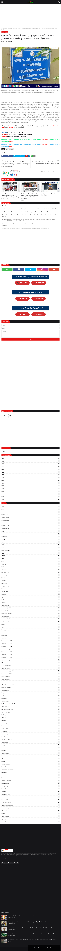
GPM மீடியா (30, 523)
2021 (30, 472)
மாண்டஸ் (30, 750)
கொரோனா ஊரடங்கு (30, 665)
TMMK (30, 556)
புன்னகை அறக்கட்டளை (30, 734)
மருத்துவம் (30, 745)
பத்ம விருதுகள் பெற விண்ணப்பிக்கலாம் (49, 194)
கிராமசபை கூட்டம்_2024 (30, 654)
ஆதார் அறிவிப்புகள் (30, 586)
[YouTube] (16, 175)
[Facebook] (11, 175)
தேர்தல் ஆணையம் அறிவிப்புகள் (30, 704)
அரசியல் (30, 569)
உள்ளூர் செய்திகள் (30, 610)
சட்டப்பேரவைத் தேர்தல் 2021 (30, 671)
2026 (30, 458)
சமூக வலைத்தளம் (30, 679)
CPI (30, 509)
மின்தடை (30, 758)
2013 (30, 494)
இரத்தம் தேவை (30, 591)
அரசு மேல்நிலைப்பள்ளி (30, 575)
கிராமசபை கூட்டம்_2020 (30, 643)
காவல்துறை (30, 635)
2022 (30, 469)
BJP (30, 506)
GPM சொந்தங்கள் (30, 514)
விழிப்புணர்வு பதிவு (31, 794)
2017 (30, 483)
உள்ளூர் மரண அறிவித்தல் (30, 613)
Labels (3, 503)
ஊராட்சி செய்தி (30, 616)
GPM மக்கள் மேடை (30, 520)
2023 (31, 466)
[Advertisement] (30, 16)
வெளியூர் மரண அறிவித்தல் (30, 805)
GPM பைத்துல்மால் (30, 517)
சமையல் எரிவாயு (30, 682)
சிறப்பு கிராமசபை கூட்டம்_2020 (30, 684)
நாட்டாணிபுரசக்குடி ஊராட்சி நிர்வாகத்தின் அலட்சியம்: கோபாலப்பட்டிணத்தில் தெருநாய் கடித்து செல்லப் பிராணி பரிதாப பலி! (32, 939)
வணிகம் (30, 777)
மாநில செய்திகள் (30, 753)
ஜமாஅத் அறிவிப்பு (30, 816)
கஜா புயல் (30, 632)
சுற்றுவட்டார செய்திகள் (30, 687)
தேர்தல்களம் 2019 (30, 706)
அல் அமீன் (30, 580)
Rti (30, 542)
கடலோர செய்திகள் (30, 621)
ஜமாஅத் (30, 813)
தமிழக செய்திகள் (30, 690)
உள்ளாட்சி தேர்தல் (30, 605)
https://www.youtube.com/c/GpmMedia (16, 136)
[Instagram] (14, 175)
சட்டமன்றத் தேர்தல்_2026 (30, 673)
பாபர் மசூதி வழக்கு (30, 723)
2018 (30, 480)
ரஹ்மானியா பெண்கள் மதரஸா (30, 769)
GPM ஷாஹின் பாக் (30, 528)
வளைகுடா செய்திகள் (30, 780)
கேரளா (30, 662)
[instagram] (42, 269)
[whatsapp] (7, 269)
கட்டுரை (30, 624)
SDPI (30, 545)
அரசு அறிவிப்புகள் (30, 572)
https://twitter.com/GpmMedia (16, 132)
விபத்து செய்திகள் (30, 786)
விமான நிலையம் (30, 788)
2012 (30, 496)
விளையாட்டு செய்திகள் (30, 799)
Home (2, 28)
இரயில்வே (31, 594)
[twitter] (30, 269)
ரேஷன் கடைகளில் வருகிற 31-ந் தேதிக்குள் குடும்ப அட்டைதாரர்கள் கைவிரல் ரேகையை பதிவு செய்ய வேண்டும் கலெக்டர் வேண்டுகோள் (30, 196)
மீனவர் (31, 761)
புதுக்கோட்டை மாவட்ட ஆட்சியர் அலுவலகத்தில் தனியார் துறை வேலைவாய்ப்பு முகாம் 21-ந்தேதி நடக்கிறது (10, 195)
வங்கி (30, 775)
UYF (30, 561)
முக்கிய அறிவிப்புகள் (30, 764)
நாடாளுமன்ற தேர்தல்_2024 (30, 709)
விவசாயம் (30, 791)
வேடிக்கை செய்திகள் (30, 808)
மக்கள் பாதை (30, 736)
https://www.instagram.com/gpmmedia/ (20, 134)
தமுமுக (30, 693)
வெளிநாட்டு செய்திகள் (30, 802)
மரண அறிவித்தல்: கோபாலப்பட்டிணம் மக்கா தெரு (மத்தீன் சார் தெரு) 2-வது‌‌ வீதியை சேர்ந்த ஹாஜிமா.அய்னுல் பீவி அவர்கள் (32, 933)
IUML (30, 531)
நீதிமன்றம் (30, 720)
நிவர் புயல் (30, 717)
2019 (30, 477)
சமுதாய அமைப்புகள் (30, 676)
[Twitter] (12, 175)
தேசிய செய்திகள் (30, 701)
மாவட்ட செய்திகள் (8, 28)
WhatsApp (30, 564)
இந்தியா (30, 588)
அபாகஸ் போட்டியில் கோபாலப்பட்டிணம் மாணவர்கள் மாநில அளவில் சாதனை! (23, 916)
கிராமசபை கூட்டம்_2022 (30, 649)
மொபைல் (30, 767)
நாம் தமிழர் (30, 714)
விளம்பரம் (30, 797)
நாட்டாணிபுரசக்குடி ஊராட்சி (30, 712)
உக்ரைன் (30, 602)
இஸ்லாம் (30, 599)
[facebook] (18, 269)
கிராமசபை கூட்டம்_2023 (30, 651)
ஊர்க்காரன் (4, 43)
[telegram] (5, 863)
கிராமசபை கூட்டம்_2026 (30, 657)
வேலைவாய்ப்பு (30, 810)
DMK (30, 512)
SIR (30, 547)
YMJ (30, 567)
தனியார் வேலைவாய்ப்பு (30, 695)
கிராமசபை (30, 638)
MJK (30, 534)
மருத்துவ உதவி (30, 742)
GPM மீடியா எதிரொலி (30, 525)
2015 (30, 488)
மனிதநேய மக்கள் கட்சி (30, 747)
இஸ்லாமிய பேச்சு (30, 597)
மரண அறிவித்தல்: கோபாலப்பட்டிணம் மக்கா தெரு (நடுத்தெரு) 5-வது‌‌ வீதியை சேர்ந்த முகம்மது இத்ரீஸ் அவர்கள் (30, 927)
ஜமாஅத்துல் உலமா (30, 819)
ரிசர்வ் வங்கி (30, 772)
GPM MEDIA (11, 949)
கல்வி (30, 627)
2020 (30, 475)
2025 (30, 461)
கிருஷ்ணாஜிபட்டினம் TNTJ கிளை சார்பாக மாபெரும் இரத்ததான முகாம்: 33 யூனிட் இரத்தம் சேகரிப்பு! (27, 921)
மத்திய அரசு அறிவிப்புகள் (30, 739)
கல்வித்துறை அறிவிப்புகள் (30, 630)
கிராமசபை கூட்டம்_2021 (30, 646)
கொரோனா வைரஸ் (31, 668)
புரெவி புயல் (30, 731)
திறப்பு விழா (30, 698)
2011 (30, 499)
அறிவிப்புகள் (30, 583)
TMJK (30, 553)
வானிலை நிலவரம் (30, 783)
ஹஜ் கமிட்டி (30, 821)
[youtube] (54, 269)
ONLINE (30, 539)
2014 (30, 491)
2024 (30, 464)
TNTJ (30, 558)
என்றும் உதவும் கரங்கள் (30, 619)
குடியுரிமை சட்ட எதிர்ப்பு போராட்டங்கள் (30, 660)
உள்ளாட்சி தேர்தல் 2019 (30, 608)
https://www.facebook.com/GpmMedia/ (20, 131)
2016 (30, 486)
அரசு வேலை (30, 577)
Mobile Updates (30, 536)
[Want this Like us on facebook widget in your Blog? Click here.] (59, 949)
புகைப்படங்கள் (30, 728)
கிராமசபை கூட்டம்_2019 (30, 641)
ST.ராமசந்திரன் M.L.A (30, 550)
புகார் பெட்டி (30, 725)
